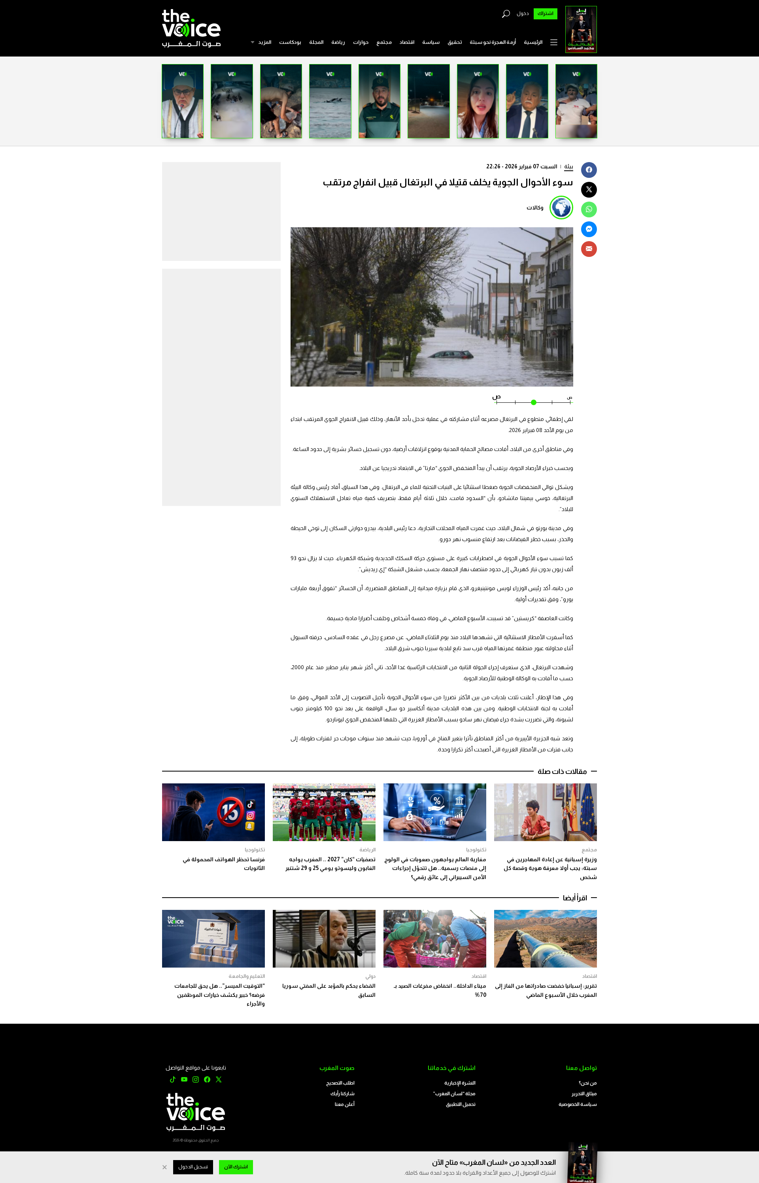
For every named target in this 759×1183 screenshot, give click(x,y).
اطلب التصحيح (340, 1083)
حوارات (360, 42)
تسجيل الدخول (193, 1167)
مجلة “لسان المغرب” (454, 1093)
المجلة (316, 42)
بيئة (568, 166)
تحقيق (454, 42)
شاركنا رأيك (342, 1093)
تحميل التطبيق (461, 1104)
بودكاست (290, 42)
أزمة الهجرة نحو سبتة (493, 42)
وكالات (535, 207)
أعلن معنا (345, 1104)
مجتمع (384, 42)
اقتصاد (407, 42)
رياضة (338, 42)
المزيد (264, 42)
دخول (523, 13)
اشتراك (545, 13)
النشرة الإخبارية (460, 1083)
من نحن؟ (588, 1083)
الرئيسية (533, 42)
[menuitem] (533, 42)
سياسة (431, 42)
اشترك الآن (236, 1167)
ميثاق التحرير (584, 1093)
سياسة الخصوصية (578, 1104)
